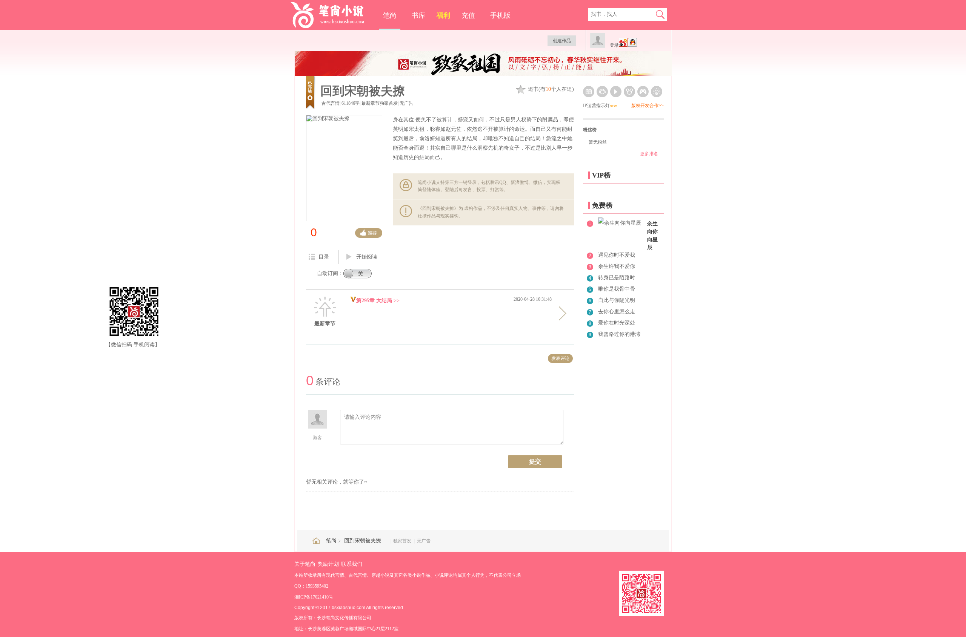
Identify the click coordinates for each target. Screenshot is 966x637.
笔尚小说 (333, 15)
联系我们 (351, 564)
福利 (443, 15)
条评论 (323, 381)
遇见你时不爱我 (616, 255)
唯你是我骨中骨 (616, 289)
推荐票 (368, 233)
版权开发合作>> (647, 105)
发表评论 (560, 358)
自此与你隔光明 (616, 300)
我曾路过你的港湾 (619, 334)
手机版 (500, 15)
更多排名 (649, 153)
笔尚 (390, 15)
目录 (323, 257)
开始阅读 (366, 257)
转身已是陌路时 (616, 277)
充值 (468, 15)
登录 (614, 45)
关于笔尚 (304, 564)
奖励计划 (328, 564)
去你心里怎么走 (616, 311)
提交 (535, 461)
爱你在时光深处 (616, 323)
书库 (418, 15)
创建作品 (562, 40)
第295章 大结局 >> (378, 300)
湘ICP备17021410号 (313, 597)
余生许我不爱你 (616, 266)
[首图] (483, 74)
